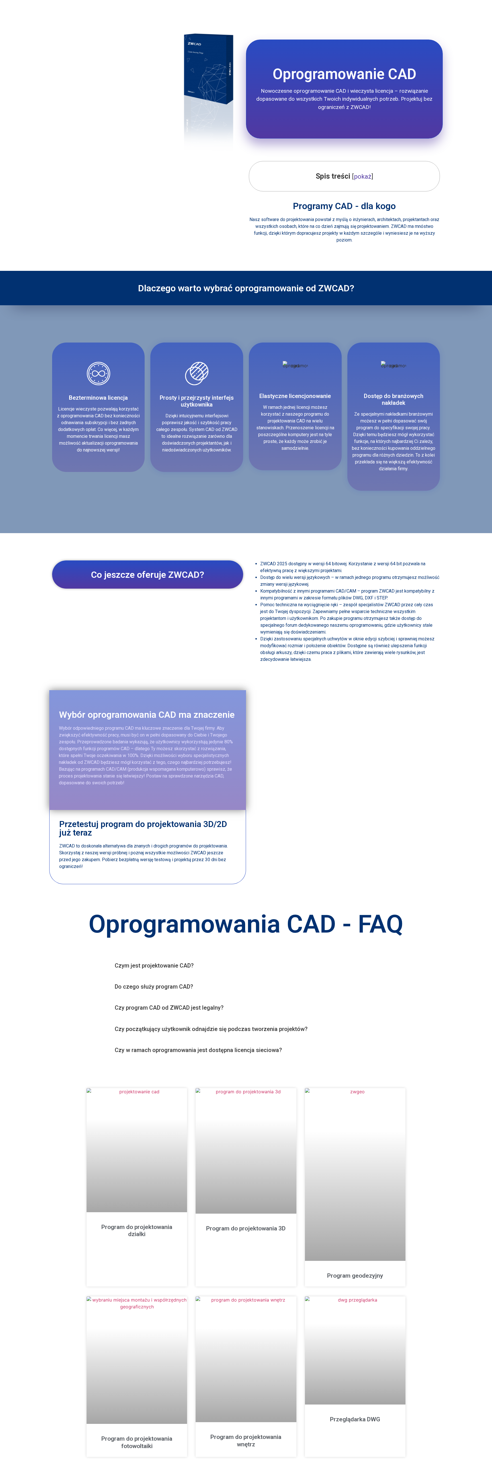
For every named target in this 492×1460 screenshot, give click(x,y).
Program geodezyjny (355, 1275)
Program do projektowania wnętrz (245, 1440)
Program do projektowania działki (136, 1231)
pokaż (362, 176)
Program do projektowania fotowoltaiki (136, 1442)
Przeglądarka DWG (355, 1419)
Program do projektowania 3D (246, 1228)
